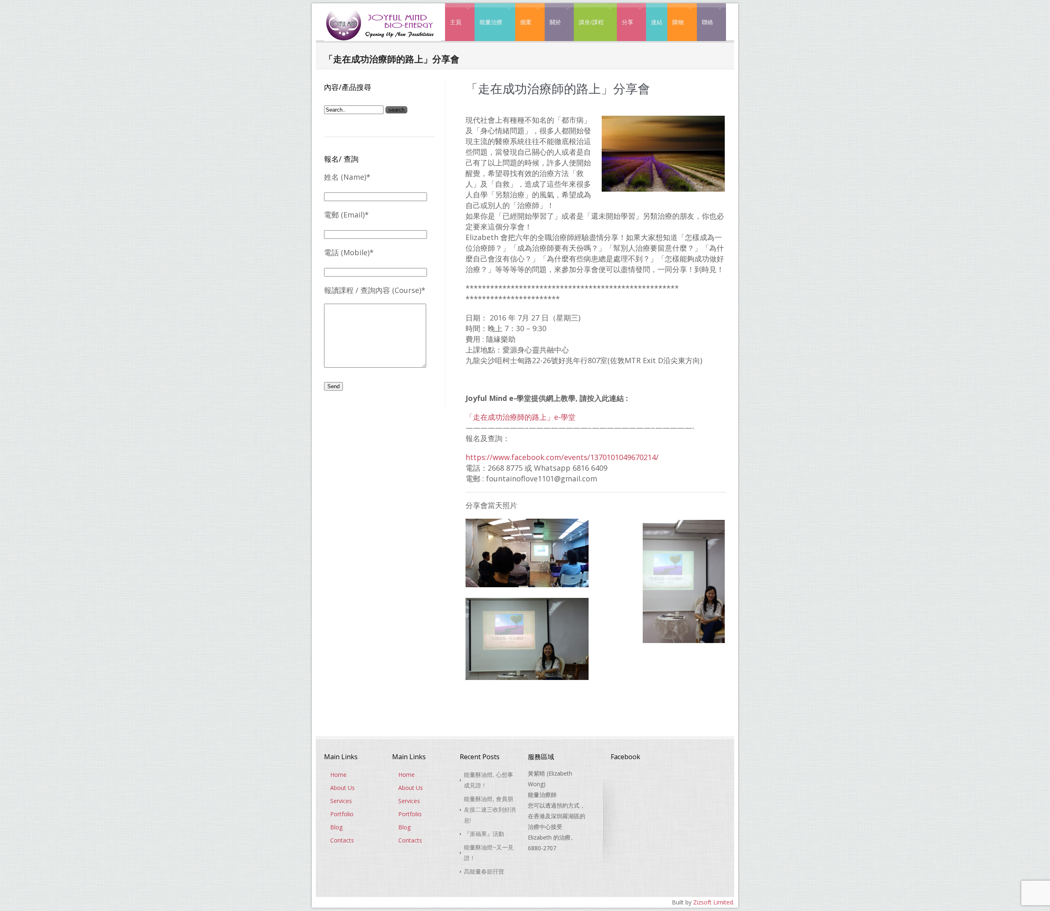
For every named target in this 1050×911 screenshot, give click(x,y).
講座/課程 (589, 15)
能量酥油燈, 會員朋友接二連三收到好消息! (490, 809)
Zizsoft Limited (713, 902)
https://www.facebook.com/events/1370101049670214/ (562, 457)
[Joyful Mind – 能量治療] (382, 10)
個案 (523, 15)
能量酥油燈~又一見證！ (489, 852)
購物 (675, 15)
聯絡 (705, 15)
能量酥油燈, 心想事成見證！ (488, 780)
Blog (336, 827)
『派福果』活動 (484, 834)
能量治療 (488, 15)
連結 (656, 22)
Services (341, 801)
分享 (625, 15)
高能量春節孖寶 (484, 871)
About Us (342, 788)
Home (338, 774)
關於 (553, 15)
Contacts (342, 840)
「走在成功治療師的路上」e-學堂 (520, 417)
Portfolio (342, 814)
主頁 (453, 15)
